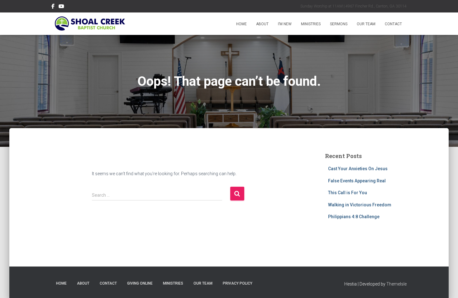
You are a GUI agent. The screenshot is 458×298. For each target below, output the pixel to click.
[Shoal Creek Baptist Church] (89, 23)
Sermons (338, 24)
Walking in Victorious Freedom (359, 204)
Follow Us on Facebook (53, 7)
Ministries (311, 24)
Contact (393, 24)
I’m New (285, 24)
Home (241, 24)
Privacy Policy (237, 283)
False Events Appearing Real (357, 180)
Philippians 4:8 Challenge (353, 216)
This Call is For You (347, 192)
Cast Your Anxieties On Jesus (358, 168)
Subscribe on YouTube (61, 7)
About (262, 24)
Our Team (366, 24)
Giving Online (140, 283)
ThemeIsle (396, 283)
